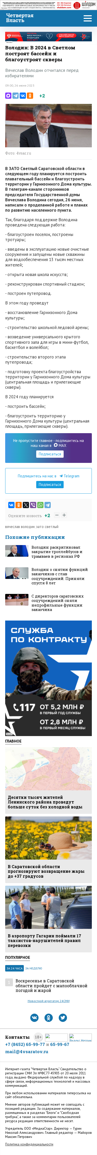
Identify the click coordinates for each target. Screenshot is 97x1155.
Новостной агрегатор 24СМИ (49, 1001)
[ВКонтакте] (23, 96)
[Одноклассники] (30, 96)
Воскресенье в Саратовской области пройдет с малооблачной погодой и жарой (51, 985)
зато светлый (47, 526)
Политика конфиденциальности (29, 1144)
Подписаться (50, 454)
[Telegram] (15, 96)
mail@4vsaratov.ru (26, 1051)
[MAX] (8, 96)
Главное (13, 741)
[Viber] (33, 505)
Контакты (17, 1037)
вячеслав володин (20, 526)
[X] (26, 505)
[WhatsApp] (40, 505)
